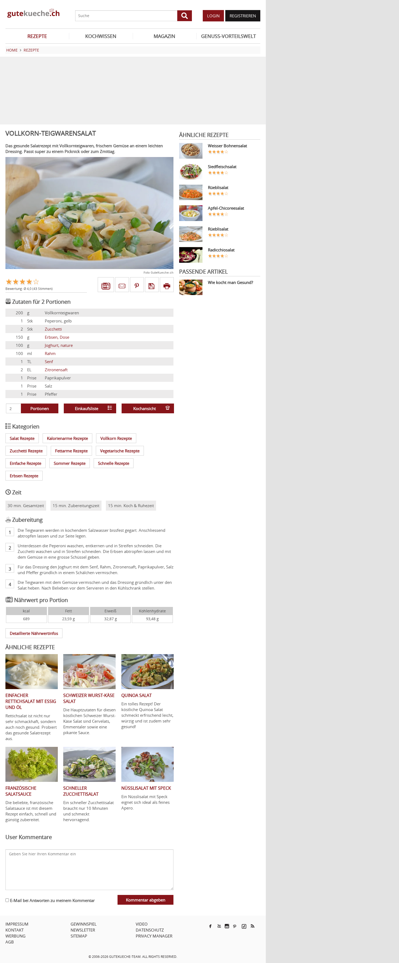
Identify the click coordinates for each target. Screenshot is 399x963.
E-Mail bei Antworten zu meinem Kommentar (52, 900)
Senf (49, 361)
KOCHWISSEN (100, 36)
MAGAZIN (164, 36)
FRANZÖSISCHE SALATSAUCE (20, 791)
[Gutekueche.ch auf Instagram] (227, 926)
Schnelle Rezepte (113, 463)
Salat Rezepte (22, 438)
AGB (9, 942)
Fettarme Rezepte (71, 450)
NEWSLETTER (83, 930)
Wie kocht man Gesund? (230, 282)
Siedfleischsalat (222, 166)
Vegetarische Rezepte (120, 450)
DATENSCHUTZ (150, 930)
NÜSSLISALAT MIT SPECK (146, 788)
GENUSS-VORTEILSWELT (228, 36)
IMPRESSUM (16, 924)
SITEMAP (79, 936)
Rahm (50, 353)
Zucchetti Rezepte (26, 450)
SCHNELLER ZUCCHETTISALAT (81, 791)
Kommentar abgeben (145, 900)
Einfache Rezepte (25, 463)
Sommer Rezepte (70, 463)
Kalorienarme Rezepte (67, 438)
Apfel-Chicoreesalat (226, 208)
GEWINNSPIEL (84, 924)
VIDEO (142, 924)
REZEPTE (37, 36)
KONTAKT (14, 930)
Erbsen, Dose (57, 337)
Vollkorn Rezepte (116, 438)
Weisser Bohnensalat (227, 145)
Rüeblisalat (218, 187)
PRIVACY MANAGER (154, 936)
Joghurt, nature (59, 345)
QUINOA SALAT (136, 695)
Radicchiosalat (221, 249)
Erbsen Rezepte (24, 475)
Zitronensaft (56, 369)
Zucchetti (53, 329)
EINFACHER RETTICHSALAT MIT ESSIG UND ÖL (30, 701)
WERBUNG (15, 936)
